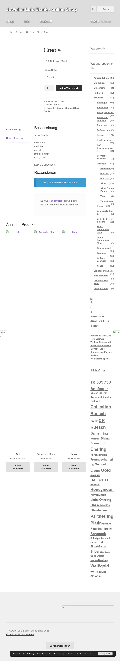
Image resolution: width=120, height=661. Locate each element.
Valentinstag (99, 560)
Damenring (99, 433)
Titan (103, 196)
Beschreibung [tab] (13, 129)
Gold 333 (104, 173)
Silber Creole (105, 552)
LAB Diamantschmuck (105, 148)
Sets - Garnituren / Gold (103, 229)
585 (99, 382)
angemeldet (57, 200)
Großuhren (99, 82)
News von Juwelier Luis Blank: (99, 321)
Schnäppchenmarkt (103, 270)
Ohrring (68, 107)
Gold (106, 470)
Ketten (100, 135)
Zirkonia (95, 576)
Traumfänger (106, 200)
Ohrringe (30, 32)
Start (11, 32)
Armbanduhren (101, 77)
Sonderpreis (97, 555)
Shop (9, 21)
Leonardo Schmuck (102, 157)
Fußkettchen (103, 130)
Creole (60, 107)
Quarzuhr (106, 523)
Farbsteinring (98, 455)
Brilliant (95, 401)
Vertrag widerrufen (60, 645)
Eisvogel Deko (97, 348)
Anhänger (102, 102)
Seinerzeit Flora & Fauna (105, 220)
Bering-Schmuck (105, 112)
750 (107, 382)
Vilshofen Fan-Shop (101, 282)
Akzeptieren (105, 653)
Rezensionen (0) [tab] (14, 138)
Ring (93, 528)
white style (98, 571)
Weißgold (99, 566)
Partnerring (101, 516)
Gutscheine (99, 87)
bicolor (107, 397)
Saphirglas (104, 528)
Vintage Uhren (101, 288)
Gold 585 (104, 178)
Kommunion (98, 495)
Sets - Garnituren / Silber (103, 240)
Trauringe (102, 252)
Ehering (98, 449)
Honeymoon (102, 489)
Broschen (102, 125)
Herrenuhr (95, 484)
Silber (39, 32)
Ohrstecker (98, 510)
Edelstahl (105, 168)
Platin (96, 523)
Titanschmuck (104, 247)
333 (93, 382)
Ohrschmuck (100, 505)
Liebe (94, 499)
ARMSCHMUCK (98, 393)
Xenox (100, 265)
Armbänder (102, 107)
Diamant (106, 438)
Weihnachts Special (100, 358)
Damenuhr (95, 438)
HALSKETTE (100, 480)
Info (26, 21)
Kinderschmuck (105, 140)
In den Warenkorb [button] (17, 467)
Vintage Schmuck (101, 259)
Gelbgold (101, 464)
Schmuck (20, 32)
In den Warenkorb (69, 88)
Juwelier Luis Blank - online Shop (41, 9)
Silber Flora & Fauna (107, 190)
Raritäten (98, 92)
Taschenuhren (101, 275)
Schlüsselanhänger (105, 212)
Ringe (100, 205)
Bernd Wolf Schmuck (102, 119)
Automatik (96, 397)
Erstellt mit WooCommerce (20, 634)
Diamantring (99, 443)
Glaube (95, 471)
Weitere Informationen (86, 654)
